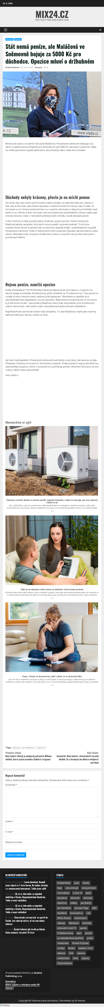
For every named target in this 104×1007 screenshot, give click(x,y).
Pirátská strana (65, 933)
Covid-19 (77, 892)
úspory (85, 958)
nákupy (61, 923)
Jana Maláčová (28, 747)
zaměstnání (63, 958)
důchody (16, 747)
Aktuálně (9, 39)
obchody (86, 923)
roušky (60, 948)
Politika (18, 39)
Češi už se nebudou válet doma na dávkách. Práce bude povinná (52, 589)
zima (75, 958)
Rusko (71, 948)
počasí (88, 933)
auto (76, 882)
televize (61, 953)
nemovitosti (80, 918)
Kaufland (61, 913)
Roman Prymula (80, 943)
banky (86, 882)
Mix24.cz (52, 13)
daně (88, 892)
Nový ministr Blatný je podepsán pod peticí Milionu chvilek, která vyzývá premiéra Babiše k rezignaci (28, 756)
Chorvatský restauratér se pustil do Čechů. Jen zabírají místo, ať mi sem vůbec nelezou (26, 921)
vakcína (81, 953)
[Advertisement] (52, 173)
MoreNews (65, 1000)
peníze (83, 928)
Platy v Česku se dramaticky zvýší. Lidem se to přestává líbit (52, 676)
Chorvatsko (63, 892)
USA (71, 953)
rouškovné (40, 747)
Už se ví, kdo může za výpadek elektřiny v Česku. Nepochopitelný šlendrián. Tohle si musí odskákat (25, 897)
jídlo (94, 907)
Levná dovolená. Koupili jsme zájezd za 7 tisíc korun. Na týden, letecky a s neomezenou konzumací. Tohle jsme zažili (26, 885)
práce (90, 938)
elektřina (61, 902)
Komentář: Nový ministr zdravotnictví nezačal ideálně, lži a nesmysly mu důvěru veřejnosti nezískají (78, 757)
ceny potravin (89, 887)
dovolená (62, 897)
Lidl (88, 913)
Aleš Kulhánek (13, 67)
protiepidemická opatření (70, 938)
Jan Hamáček (64, 907)
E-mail (9, 831)
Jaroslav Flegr (81, 907)
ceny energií (72, 887)
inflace (73, 902)
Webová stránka (13, 842)
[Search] (100, 30)
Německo (74, 923)
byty (59, 887)
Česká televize (64, 963)
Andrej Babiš (63, 882)
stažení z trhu (86, 948)
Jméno (9, 821)
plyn (79, 933)
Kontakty (10, 981)
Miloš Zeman (64, 918)
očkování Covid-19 (66, 928)
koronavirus (76, 913)
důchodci (75, 897)
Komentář (11, 784)
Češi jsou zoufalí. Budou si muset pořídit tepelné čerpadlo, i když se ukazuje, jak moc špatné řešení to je (52, 501)
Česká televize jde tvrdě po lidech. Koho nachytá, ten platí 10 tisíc (25, 931)
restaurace (62, 943)
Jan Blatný (86, 902)
